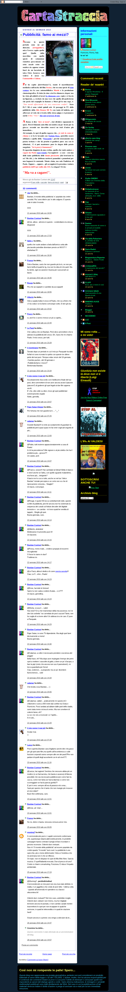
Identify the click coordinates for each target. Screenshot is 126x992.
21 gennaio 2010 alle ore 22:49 (39, 323)
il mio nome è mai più (36, 376)
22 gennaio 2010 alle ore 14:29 (39, 624)
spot (62, 182)
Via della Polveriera (93, 239)
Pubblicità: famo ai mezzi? (46, 34)
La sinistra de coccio (93, 121)
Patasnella (47, 139)
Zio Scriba (89, 127)
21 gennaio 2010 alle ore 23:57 (39, 402)
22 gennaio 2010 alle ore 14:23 (39, 579)
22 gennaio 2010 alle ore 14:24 (39, 599)
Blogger (88, 310)
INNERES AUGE (92, 302)
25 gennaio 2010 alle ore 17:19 (39, 872)
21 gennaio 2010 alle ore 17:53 (39, 236)
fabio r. (30, 241)
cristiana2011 (90, 266)
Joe (28, 193)
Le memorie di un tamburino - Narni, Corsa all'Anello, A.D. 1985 (94, 193)
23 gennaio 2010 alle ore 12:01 (39, 799)
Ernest (88, 111)
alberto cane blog (92, 138)
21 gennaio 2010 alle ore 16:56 (39, 213)
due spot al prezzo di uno (50, 116)
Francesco (89, 113)
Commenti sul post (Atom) (37, 960)
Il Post (88, 323)
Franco (30, 260)
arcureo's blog (91, 274)
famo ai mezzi (53, 182)
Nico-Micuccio (91, 100)
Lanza (29, 745)
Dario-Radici (90, 249)
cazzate (43, 182)
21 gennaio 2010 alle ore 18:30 (39, 255)
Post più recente (25, 954)
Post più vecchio (68, 954)
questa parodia (61, 571)
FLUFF (88, 282)
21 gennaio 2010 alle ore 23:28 (39, 343)
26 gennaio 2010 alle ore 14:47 (39, 923)
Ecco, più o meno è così (94, 285)
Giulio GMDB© (91, 178)
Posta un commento (30, 945)
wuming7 (31, 832)
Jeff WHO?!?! (90, 276)
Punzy (30, 314)
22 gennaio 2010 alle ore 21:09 (39, 723)
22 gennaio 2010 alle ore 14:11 (39, 492)
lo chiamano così (53, 96)
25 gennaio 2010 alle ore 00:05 (39, 827)
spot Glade (41, 153)
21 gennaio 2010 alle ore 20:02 (39, 309)
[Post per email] (66, 182)
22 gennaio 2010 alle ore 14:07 (39, 461)
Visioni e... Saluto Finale (94, 260)
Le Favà (30, 328)
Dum (87, 157)
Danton (88, 223)
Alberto (30, 297)
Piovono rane (91, 146)
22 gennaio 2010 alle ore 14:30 (39, 644)
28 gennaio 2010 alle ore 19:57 (39, 940)
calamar (30, 421)
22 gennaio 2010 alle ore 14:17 (39, 562)
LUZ (87, 320)
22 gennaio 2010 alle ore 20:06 (39, 692)
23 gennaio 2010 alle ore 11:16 (39, 762)
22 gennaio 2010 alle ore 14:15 (39, 540)
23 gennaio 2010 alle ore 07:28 (39, 740)
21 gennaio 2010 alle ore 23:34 (39, 371)
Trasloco (88, 304)
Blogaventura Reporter (95, 257)
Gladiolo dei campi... (93, 140)
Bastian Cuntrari (34, 218)
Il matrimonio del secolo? (95, 268)
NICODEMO (90, 316)
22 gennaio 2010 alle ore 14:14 (39, 520)
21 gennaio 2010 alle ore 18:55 (39, 292)
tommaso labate (92, 291)
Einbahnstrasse (92, 189)
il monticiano (32, 348)
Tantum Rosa (54, 136)
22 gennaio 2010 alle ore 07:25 (39, 416)
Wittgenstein (90, 119)
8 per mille (35, 182)
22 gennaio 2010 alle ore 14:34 (39, 678)
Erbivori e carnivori (92, 251)
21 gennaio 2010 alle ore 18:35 (39, 278)
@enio (88, 168)
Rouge (30, 283)
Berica (88, 89)
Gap (87, 202)
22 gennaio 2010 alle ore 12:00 (39, 436)
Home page (47, 954)
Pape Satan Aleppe (35, 407)
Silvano (88, 213)
